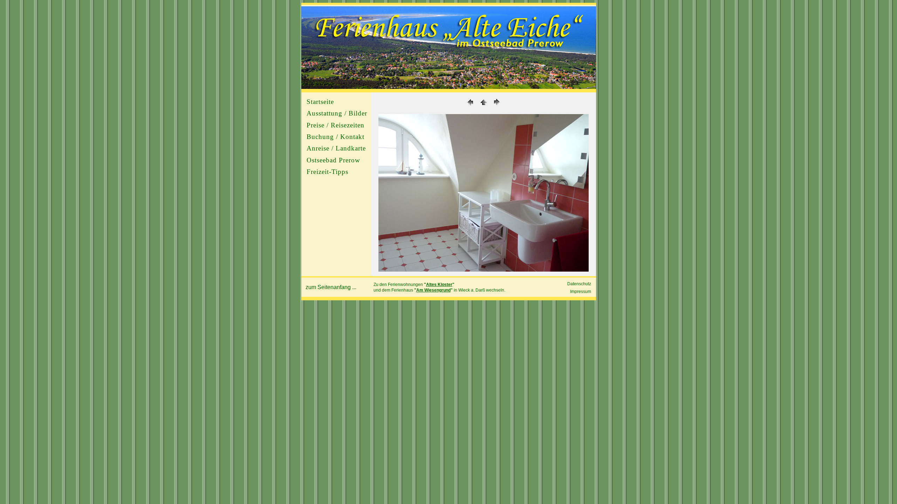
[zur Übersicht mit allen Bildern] (483, 270)
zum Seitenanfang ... (331, 287)
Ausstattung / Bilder (337, 113)
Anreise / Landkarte (336, 148)
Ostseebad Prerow (333, 160)
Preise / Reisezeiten (335, 125)
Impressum (580, 291)
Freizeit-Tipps (327, 171)
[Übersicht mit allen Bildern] (483, 105)
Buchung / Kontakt (335, 136)
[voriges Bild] (470, 105)
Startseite (320, 101)
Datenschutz (579, 283)
